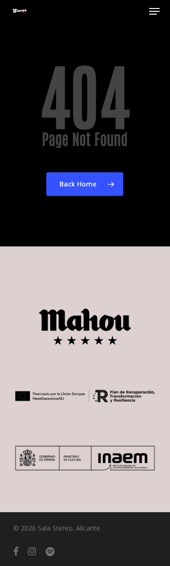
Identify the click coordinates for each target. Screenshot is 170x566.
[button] (154, 11)
